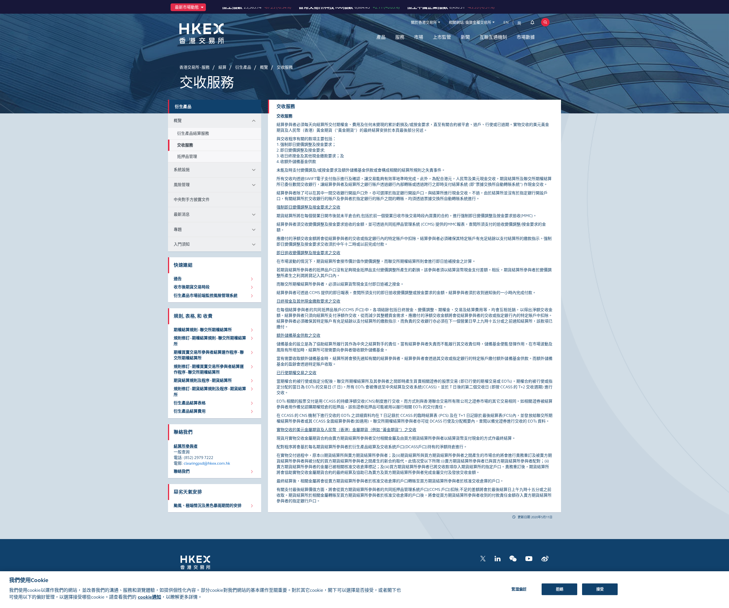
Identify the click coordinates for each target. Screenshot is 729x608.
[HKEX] (216, 33)
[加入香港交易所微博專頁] (544, 558)
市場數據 (526, 37)
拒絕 (559, 589)
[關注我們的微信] (513, 558)
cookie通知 (149, 597)
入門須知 (182, 244)
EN (506, 22)
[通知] (532, 23)
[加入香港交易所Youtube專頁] (529, 558)
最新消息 (182, 214)
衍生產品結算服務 (193, 133)
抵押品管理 (187, 156)
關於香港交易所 (424, 22)
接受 (600, 589)
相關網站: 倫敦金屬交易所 (470, 22)
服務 (399, 37)
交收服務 (185, 145)
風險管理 (182, 184)
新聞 (465, 37)
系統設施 (182, 169)
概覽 (178, 120)
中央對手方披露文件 (192, 199)
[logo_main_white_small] (203, 562)
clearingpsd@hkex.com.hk (207, 463)
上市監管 (442, 37)
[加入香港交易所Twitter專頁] (483, 558)
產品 (381, 37)
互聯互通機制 (493, 37)
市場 (418, 37)
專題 (178, 229)
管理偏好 (519, 589)
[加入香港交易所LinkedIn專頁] (497, 558)
